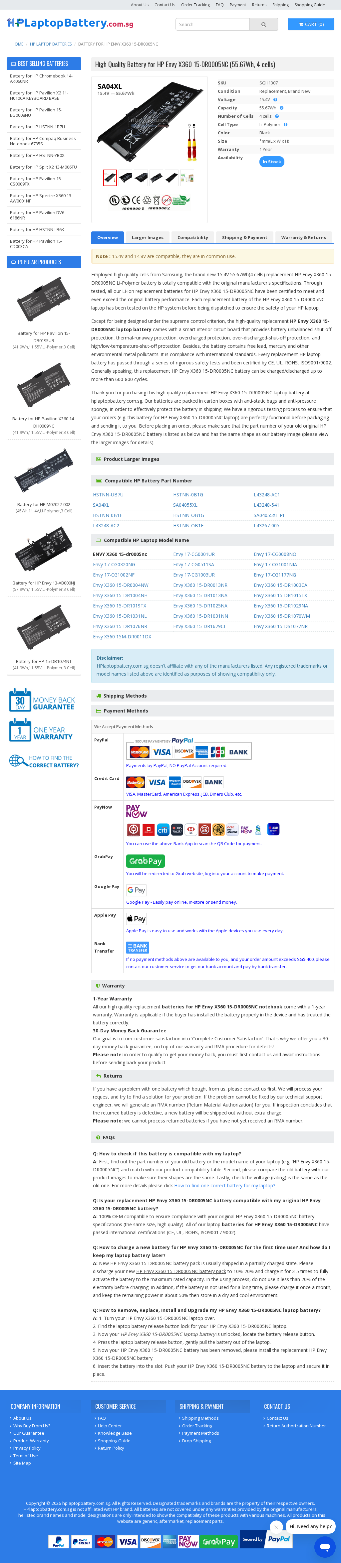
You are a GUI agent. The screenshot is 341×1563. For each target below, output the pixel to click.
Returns (259, 5)
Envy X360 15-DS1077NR (281, 626)
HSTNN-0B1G (188, 494)
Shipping (280, 5)
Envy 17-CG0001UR (194, 554)
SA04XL (101, 505)
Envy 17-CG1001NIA (275, 564)
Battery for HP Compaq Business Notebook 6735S (43, 141)
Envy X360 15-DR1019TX (119, 605)
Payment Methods (200, 1433)
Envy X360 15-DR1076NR (120, 626)
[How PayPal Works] (266, 1547)
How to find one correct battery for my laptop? (224, 1185)
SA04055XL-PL (269, 515)
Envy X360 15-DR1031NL (120, 616)
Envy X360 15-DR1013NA (200, 595)
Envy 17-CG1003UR (194, 575)
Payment (238, 5)
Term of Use (25, 1456)
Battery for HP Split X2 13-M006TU (43, 167)
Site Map (22, 1463)
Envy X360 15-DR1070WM (282, 616)
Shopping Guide (310, 5)
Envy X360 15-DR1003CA (280, 585)
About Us (140, 5)
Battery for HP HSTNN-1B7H (37, 127)
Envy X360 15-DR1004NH (120, 595)
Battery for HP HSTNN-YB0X (37, 155)
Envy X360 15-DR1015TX (280, 595)
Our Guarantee (28, 1433)
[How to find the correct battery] (44, 773)
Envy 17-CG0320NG (114, 564)
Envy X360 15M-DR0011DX (122, 636)
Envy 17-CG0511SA (193, 564)
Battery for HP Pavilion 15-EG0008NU (36, 112)
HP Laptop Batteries (51, 44)
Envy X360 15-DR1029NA (281, 605)
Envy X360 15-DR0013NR (200, 585)
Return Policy (111, 1448)
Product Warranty (31, 1441)
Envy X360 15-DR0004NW (121, 585)
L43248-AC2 (106, 525)
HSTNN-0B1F (107, 515)
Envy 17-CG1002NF (114, 575)
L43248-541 (266, 505)
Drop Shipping (196, 1441)
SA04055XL (185, 505)
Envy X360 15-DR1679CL (199, 626)
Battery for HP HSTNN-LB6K (37, 229)
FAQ (220, 5)
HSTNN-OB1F (188, 525)
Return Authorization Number (296, 1426)
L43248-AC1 (267, 494)
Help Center (110, 1426)
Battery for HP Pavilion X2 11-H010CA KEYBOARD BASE (39, 95)
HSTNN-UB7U (108, 494)
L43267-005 (266, 525)
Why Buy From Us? (31, 1426)
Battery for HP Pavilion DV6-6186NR (38, 215)
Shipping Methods (200, 1418)
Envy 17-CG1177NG (275, 575)
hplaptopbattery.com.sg (86, 1503)
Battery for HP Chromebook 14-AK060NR (41, 78)
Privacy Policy (27, 1448)
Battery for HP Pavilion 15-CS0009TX (36, 181)
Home (17, 44)
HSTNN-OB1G (188, 515)
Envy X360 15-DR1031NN (200, 616)
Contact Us (165, 5)
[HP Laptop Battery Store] (70, 28)
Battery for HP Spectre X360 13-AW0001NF (41, 198)
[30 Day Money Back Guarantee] (44, 713)
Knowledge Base (115, 1433)
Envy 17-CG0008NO (275, 554)
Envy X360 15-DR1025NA (200, 605)
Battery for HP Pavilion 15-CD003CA (36, 243)
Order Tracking (195, 5)
